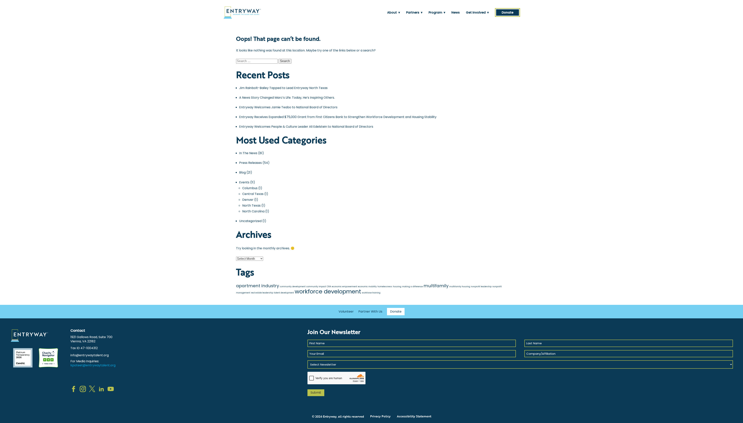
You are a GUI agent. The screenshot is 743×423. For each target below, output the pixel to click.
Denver (247, 199)
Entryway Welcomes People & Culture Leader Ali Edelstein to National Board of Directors (306, 126)
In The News (248, 153)
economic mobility (367, 286)
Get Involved (477, 12)
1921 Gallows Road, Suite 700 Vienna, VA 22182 (91, 339)
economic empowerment (344, 286)
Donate (507, 12)
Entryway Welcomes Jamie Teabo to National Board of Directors (288, 107)
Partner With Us (370, 311)
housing (397, 286)
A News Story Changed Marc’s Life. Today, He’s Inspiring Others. (287, 97)
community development (293, 286)
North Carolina (253, 211)
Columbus (250, 188)
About (393, 12)
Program (437, 12)
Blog (242, 172)
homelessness (384, 286)
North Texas (251, 205)
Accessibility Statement (414, 416)
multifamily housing (459, 286)
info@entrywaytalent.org (89, 355)
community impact (316, 286)
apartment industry (257, 286)
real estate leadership (262, 292)
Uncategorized (250, 221)
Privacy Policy (380, 416)
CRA (329, 286)
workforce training (371, 292)
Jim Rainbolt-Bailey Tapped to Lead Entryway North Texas (283, 88)
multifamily (436, 286)
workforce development (328, 291)
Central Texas (253, 194)
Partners (414, 12)
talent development (284, 292)
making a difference (412, 286)
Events (244, 182)
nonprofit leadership (481, 286)
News (455, 12)
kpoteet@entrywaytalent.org (93, 365)
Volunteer (346, 311)
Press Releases (250, 163)
